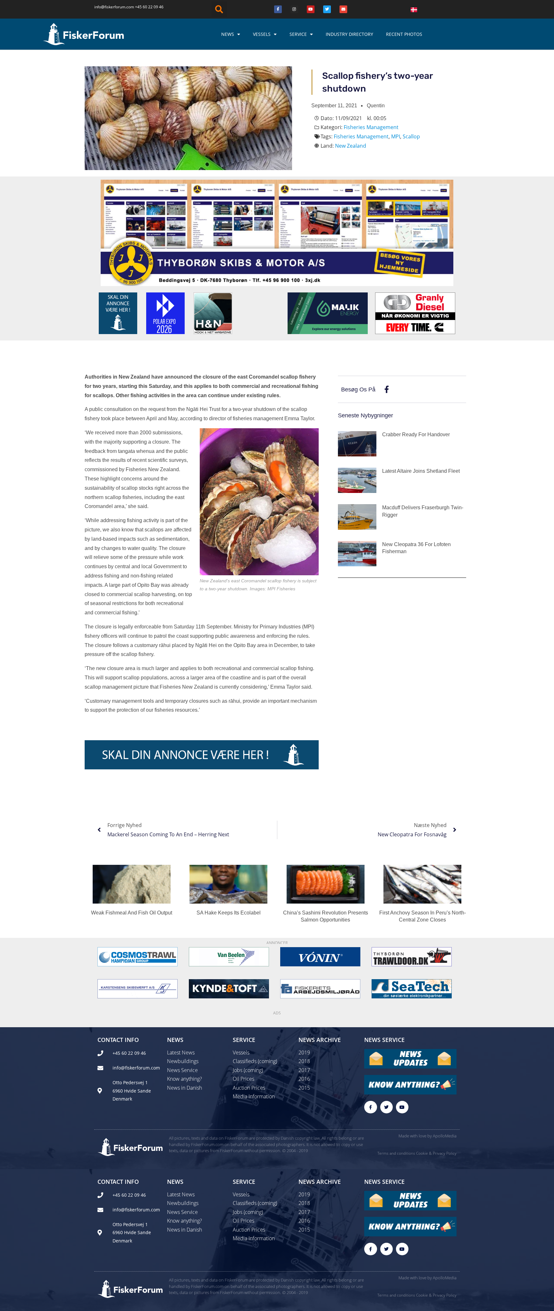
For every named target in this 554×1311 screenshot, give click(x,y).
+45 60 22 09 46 (149, 7)
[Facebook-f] (370, 1107)
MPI (395, 136)
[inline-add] (202, 754)
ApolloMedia (445, 1136)
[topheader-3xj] (277, 232)
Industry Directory (349, 34)
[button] (219, 9)
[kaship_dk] (137, 988)
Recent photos (404, 34)
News (227, 34)
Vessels (262, 34)
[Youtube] (311, 9)
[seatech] (412, 988)
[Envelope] (343, 9)
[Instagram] (294, 9)
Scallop (411, 136)
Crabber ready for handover (416, 434)
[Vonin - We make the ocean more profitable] (320, 956)
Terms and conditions (396, 1153)
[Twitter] (327, 9)
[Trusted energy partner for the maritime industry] (328, 312)
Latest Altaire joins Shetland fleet (421, 471)
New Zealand (350, 145)
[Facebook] (278, 9)
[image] (229, 956)
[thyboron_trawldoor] (412, 956)
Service (298, 34)
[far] (320, 988)
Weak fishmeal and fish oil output (131, 912)
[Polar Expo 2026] (165, 312)
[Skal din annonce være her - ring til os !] (118, 312)
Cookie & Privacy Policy (436, 1153)
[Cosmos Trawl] (137, 956)
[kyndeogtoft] (229, 988)
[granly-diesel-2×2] (415, 312)
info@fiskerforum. (110, 7)
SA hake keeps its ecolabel (229, 912)
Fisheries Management (371, 127)
